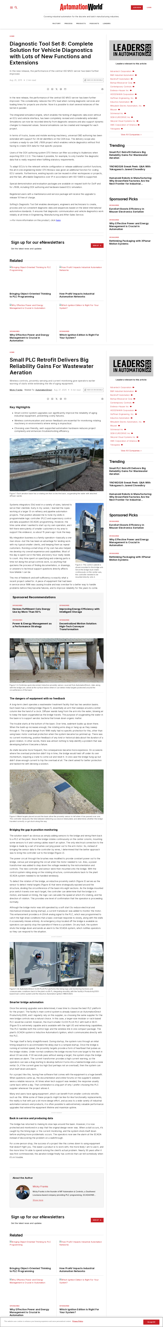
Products (81, 23)
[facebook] (48, 89)
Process (68, 23)
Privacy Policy (77, 1321)
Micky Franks (16, 390)
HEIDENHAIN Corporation (122, 94)
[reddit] (61, 89)
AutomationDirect (43, 390)
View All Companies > (131, 134)
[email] (65, 89)
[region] (81, 1322)
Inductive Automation (120, 102)
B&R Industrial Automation (122, 75)
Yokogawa (115, 128)
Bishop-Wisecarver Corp (121, 83)
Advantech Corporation (120, 71)
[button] (11, 7)
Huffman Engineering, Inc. (122, 98)
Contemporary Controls (120, 86)
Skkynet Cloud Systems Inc (122, 121)
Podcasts (94, 23)
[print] (102, 89)
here (58, 220)
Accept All (151, 1322)
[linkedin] (52, 89)
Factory (57, 23)
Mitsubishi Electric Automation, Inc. (126, 106)
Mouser (113, 109)
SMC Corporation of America (123, 125)
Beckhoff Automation (120, 79)
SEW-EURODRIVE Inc (120, 117)
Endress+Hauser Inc (119, 90)
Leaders (106, 23)
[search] (16, 7)
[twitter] (56, 89)
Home (12, 36)
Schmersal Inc (116, 113)
